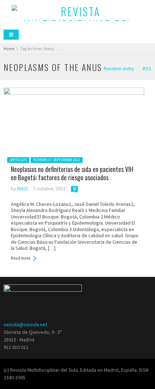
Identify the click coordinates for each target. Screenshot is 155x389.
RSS (147, 68)
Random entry (119, 68)
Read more (20, 258)
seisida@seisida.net (25, 324)
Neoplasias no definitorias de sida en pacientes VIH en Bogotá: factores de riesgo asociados (72, 173)
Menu (11, 35)
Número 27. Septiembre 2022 (56, 160)
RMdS (22, 189)
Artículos (18, 160)
